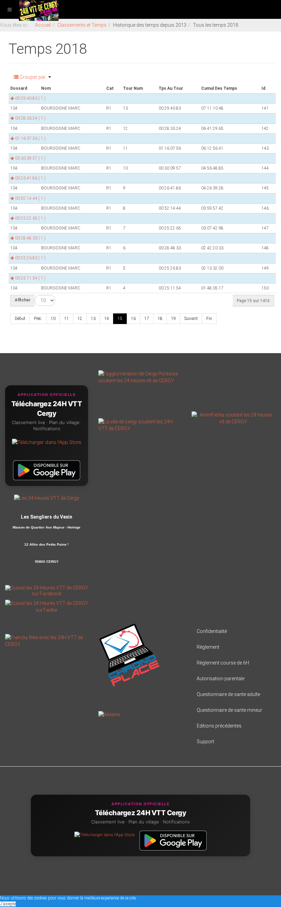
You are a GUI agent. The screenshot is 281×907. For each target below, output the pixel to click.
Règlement (208, 647)
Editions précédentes (219, 726)
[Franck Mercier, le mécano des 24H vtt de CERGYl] (46, 640)
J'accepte (8, 904)
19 (173, 318)
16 (133, 318)
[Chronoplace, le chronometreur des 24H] (129, 655)
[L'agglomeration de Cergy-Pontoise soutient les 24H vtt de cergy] (139, 377)
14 (106, 318)
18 (160, 318)
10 (53, 318)
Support (205, 741)
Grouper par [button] (33, 77)
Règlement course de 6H (223, 663)
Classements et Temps (82, 25)
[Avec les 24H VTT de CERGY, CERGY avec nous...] (139, 424)
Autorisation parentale (220, 678)
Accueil (43, 25)
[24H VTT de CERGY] (39, 9)
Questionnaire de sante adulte (228, 694)
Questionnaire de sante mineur (229, 710)
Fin (209, 318)
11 (66, 318)
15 (120, 318)
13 (93, 318)
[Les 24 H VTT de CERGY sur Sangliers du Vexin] (46, 497)
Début (20, 318)
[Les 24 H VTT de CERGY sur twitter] (46, 606)
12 (79, 318)
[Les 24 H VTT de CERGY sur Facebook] (46, 590)
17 (146, 318)
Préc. (38, 318)
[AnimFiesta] (233, 418)
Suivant (191, 318)
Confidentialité (212, 631)
